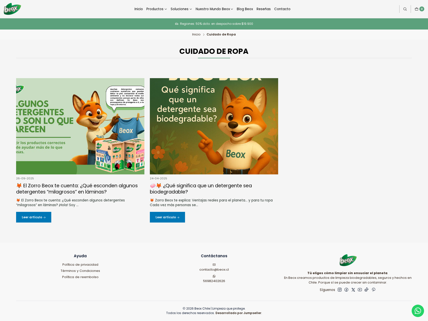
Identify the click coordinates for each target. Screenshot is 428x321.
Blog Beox (245, 9)
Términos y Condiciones (80, 270)
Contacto (282, 9)
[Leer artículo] (80, 126)
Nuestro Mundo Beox (213, 9)
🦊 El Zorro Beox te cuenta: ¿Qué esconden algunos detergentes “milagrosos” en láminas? (77, 189)
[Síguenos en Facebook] (346, 290)
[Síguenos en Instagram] (339, 290)
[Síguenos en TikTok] (366, 290)
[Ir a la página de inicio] (12, 9)
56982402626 (214, 281)
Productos (154, 9)
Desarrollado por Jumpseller (238, 313)
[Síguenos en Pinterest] (373, 290)
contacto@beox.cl (214, 269)
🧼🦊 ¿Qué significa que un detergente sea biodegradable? (201, 189)
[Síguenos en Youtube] (360, 290)
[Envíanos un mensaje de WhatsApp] (418, 311)
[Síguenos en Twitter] (353, 290)
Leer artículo (32, 217)
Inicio (138, 9)
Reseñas (264, 9)
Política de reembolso (80, 277)
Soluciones (179, 9)
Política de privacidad (80, 264)
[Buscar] (405, 9)
